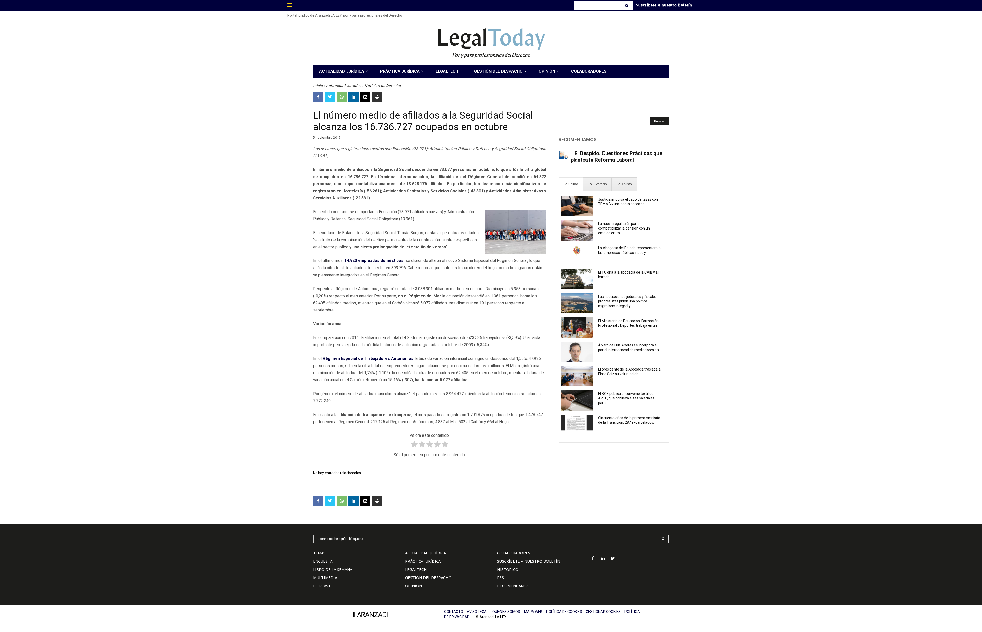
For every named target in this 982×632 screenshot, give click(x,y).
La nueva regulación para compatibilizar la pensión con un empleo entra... (624, 228)
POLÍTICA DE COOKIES (564, 611)
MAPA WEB (533, 611)
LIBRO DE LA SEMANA (332, 569)
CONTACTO (453, 611)
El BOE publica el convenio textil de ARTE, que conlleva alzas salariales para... (626, 398)
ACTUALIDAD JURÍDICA (425, 552)
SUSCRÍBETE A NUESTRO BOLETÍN (528, 561)
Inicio (318, 86)
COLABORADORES (513, 552)
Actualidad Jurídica (344, 86)
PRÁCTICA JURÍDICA (423, 561)
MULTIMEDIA (325, 577)
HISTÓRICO (507, 569)
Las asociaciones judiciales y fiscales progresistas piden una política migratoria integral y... (627, 301)
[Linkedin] (353, 97)
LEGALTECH (416, 569)
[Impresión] (377, 97)
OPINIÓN (413, 585)
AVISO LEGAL (477, 611)
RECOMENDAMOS (513, 585)
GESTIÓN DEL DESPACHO (428, 577)
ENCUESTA (322, 561)
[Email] (365, 97)
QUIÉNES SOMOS (506, 611)
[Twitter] (330, 97)
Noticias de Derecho (383, 86)
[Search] (627, 6)
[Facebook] (318, 97)
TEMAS (319, 552)
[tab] (571, 184)
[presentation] (571, 184)
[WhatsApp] (342, 97)
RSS (500, 577)
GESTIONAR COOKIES (603, 611)
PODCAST (322, 585)
